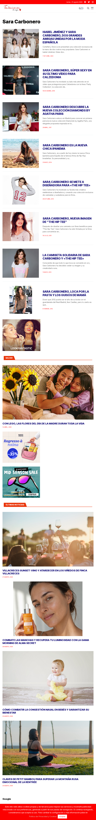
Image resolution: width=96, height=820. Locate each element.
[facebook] (85, 2)
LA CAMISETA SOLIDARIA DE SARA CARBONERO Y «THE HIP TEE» (66, 256)
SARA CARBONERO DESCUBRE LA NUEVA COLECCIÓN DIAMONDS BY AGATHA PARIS (66, 110)
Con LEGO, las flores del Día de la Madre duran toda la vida (43, 423)
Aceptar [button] (62, 817)
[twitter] (89, 2)
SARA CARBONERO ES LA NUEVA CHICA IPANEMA (65, 147)
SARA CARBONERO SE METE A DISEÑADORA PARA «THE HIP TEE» (66, 183)
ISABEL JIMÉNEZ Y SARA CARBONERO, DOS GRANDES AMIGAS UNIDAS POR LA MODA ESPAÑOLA (64, 37)
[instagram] (93, 2)
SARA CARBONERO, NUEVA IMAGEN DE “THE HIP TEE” (67, 220)
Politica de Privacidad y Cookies (43, 816)
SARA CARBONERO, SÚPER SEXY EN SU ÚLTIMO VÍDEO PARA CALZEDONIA (67, 74)
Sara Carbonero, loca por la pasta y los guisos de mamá (66, 293)
